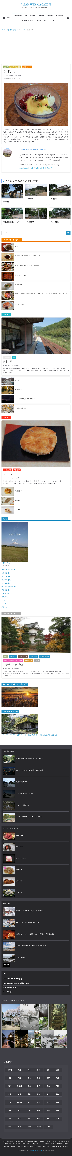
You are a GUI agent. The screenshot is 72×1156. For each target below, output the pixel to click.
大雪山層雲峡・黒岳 (21, 408)
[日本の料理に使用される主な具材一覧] (8, 266)
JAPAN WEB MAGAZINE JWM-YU (13, 75)
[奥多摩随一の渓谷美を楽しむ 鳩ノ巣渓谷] (9, 759)
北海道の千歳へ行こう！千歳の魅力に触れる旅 (31, 945)
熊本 (19, 1127)
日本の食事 (18, 285)
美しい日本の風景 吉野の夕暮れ (25, 399)
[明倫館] (59, 185)
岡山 (19, 1110)
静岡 (19, 1094)
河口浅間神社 (6, 590)
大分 (9, 1127)
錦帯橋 (6, 201)
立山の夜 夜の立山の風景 (24, 793)
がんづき (17, 509)
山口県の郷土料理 (15, 67)
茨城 (19, 1078)
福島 (9, 1078)
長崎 (57, 1119)
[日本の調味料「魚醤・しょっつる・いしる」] (8, 257)
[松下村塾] (59, 209)
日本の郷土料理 (16, 1143)
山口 (48, 1110)
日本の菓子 (17, 470)
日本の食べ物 (18, 16)
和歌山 (19, 1102)
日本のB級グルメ (25, 1143)
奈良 (29, 1102)
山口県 (6, 67)
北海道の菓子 (7, 470)
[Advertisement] (36, 45)
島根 (38, 1110)
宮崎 (29, 1127)
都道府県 (54, 1146)
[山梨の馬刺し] (9, 836)
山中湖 (4, 604)
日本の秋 (41, 16)
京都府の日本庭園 (44, 656)
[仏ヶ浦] (8, 381)
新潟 (29, 1086)
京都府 (6, 656)
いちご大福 (19, 846)
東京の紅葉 (18, 389)
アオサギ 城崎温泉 (22, 805)
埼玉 (57, 1078)
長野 (38, 1086)
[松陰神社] (35, 209)
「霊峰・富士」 (6, 563)
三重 (9, 1102)
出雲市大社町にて (22, 782)
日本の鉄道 (7, 357)
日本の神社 (50, 16)
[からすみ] (8, 501)
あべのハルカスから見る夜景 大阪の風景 (29, 770)
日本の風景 (10, 1141)
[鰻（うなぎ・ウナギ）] (8, 276)
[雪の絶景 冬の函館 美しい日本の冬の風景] (9, 911)
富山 (48, 1086)
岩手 (38, 1070)
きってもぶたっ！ (22, 858)
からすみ (17, 500)
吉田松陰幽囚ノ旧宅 (11, 222)
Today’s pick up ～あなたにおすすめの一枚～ (43, 1143)
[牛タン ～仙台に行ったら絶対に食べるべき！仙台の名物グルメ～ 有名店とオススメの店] (8, 295)
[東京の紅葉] (8, 390)
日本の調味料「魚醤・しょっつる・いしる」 (29, 256)
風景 (26, 16)
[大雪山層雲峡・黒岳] (8, 408)
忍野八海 (5, 607)
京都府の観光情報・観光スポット (13, 660)
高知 (9, 1119)
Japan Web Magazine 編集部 (12, 365)
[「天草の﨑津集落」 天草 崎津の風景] (9, 817)
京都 (38, 1102)
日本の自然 (41, 1141)
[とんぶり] (8, 247)
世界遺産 (38, 20)
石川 (57, 1086)
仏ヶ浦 (17, 380)
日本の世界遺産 (47, 1146)
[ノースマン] (36, 443)
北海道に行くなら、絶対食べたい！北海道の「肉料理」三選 (35, 934)
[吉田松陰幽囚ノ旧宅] (12, 209)
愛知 (29, 1094)
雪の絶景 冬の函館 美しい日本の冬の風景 (30, 911)
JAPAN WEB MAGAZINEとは (12, 979)
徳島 (29, 1119)
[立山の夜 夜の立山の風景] (9, 794)
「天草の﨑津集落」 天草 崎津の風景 (29, 817)
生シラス (19, 892)
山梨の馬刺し (20, 835)
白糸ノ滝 (5, 597)
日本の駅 (7, 361)
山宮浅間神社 (6, 573)
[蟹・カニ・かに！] (8, 305)
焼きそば (19, 869)
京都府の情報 (33, 656)
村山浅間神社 (6, 576)
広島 (29, 1110)
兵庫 (57, 1102)
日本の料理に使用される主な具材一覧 (27, 265)
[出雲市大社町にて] (9, 782)
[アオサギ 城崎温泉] (9, 805)
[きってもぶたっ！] (9, 858)
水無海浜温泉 (20, 957)
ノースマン (9, 474)
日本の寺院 (59, 16)
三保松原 (5, 600)
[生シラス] (9, 893)
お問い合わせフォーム (10, 987)
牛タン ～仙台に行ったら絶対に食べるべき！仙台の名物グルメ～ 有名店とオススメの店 (42, 295)
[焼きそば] (9, 870)
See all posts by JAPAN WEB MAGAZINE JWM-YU (35, 168)
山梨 (9, 1094)
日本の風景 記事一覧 (20, 1141)
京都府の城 (13, 656)
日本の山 (23, 1146)
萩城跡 (30, 199)
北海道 (10, 1070)
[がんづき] (8, 510)
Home (4, 1141)
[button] (48, 20)
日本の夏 (32, 16)
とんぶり (18, 246)
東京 (9, 1086)
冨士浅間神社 (6, 580)
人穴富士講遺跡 (7, 593)
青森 (19, 1070)
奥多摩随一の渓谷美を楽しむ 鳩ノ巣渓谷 (29, 758)
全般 (53, 20)
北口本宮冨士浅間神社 (9, 587)
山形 (48, 1070)
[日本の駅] (36, 336)
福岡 (38, 1119)
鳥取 (9, 1110)
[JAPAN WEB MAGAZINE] (4, 18)
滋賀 (57, 1094)
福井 (48, 1094)
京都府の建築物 (23, 656)
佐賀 (48, 1119)
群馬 (38, 1078)
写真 (45, 20)
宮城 (57, 1070)
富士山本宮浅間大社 (8, 570)
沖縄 (48, 1127)
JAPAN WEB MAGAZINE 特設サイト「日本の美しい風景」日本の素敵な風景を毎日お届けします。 (31, 735)
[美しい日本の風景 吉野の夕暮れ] (8, 399)
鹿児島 (38, 1127)
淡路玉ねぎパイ (19, 491)
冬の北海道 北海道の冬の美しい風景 (28, 922)
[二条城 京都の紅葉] (36, 635)
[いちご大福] (9, 847)
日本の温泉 (6, 1146)
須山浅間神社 (6, 583)
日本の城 (36, 660)
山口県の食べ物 (26, 67)
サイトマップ (7, 992)
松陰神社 (31, 222)
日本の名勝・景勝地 (32, 1141)
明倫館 (54, 199)
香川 (19, 1119)
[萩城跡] (35, 185)
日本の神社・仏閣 (15, 1146)
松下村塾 (55, 222)
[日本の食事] (8, 286)
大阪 (48, 1102)
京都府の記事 (28, 660)
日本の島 (48, 1141)
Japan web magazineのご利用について (16, 983)
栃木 (29, 1078)
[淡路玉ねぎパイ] (8, 491)
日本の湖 (54, 1141)
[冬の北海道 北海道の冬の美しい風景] (9, 923)
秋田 (29, 1070)
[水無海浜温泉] (9, 958)
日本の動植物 (37, 1146)
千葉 (48, 1078)
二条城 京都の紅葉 (13, 664)
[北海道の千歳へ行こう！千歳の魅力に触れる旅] (9, 946)
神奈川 (19, 1086)
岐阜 (38, 1094)
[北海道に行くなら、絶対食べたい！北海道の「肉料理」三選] (9, 934)
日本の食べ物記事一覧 (63, 1141)
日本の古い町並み (27, 20)
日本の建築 (59, 1143)
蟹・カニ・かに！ (20, 304)
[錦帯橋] (12, 185)
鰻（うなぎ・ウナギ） (22, 275)
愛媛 (57, 1110)
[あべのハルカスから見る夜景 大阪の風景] (9, 771)
